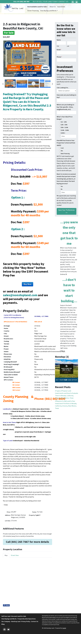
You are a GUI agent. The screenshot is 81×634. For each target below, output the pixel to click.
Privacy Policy (25, 621)
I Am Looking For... (63, 88)
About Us (53, 7)
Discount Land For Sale (18, 616)
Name (59, 40)
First (58, 46)
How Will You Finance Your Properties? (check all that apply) (66, 142)
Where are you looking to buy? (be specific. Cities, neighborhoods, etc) (65, 107)
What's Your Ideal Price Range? (65, 118)
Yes (62, 186)
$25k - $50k (64, 125)
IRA (62, 151)
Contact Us (34, 621)
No (61, 189)
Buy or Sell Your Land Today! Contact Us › (51, 1)
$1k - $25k (64, 122)
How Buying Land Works (48, 11)
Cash (62, 148)
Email (59, 50)
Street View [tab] (15, 555)
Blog (2, 624)
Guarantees (61, 7)
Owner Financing (33, 11)
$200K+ (63, 133)
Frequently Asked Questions (26, 619)
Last (68, 46)
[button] (3, 84)
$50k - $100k (64, 127)
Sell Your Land (5, 616)
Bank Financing (65, 154)
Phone (59, 57)
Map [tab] (6, 555)
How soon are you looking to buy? (66, 96)
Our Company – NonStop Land (10, 621)
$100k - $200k (65, 130)
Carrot (64, 628)
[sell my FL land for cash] (66, 370)
